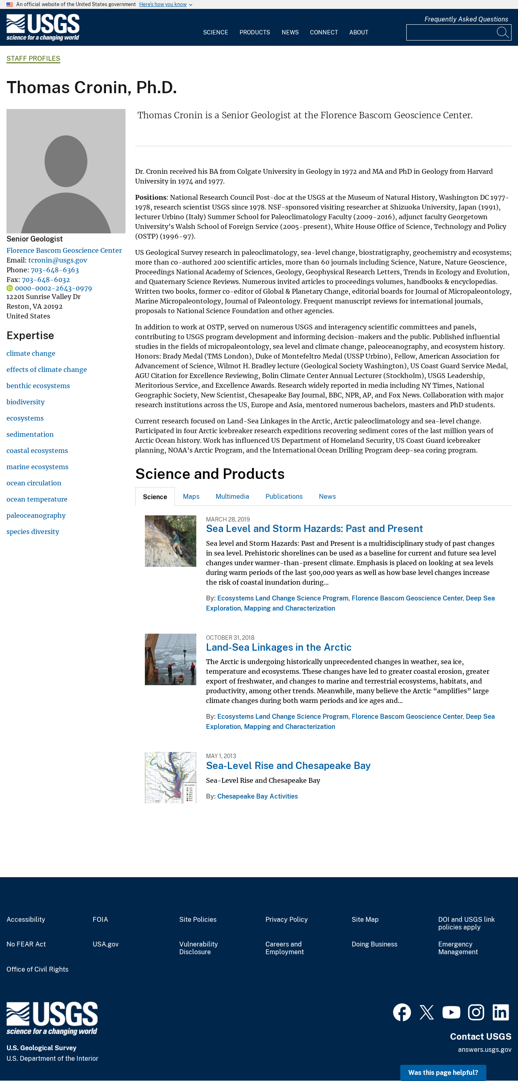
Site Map (365, 919)
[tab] (155, 496)
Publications (284, 496)
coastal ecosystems (37, 450)
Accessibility (25, 919)
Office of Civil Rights (37, 969)
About (358, 32)
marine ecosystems (37, 467)
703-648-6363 (55, 270)
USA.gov (106, 944)
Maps (191, 496)
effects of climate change (46, 369)
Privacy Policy (286, 919)
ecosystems (25, 418)
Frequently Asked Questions (466, 19)
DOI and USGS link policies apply (466, 923)
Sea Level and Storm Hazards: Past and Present (314, 528)
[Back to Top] (489, 1051)
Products (255, 32)
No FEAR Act (26, 944)
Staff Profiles (33, 58)
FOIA (100, 919)
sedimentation (30, 434)
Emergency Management (458, 948)
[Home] (42, 39)
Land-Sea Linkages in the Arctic (279, 647)
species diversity (32, 532)
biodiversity (25, 402)
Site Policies (198, 919)
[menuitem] (215, 27)
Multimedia (232, 496)
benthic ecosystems (38, 386)
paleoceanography (36, 515)
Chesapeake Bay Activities (257, 796)
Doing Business (374, 944)
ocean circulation (34, 483)
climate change (30, 353)
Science (215, 32)
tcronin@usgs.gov (57, 260)
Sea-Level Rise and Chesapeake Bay (288, 765)
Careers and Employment (284, 948)
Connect (324, 32)
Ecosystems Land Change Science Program (282, 598)
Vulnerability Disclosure (198, 948)
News (290, 32)
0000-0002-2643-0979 (53, 288)
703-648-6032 (46, 280)
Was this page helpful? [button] (443, 1073)
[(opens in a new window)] (402, 1011)
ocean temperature (37, 499)
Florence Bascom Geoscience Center (64, 250)
